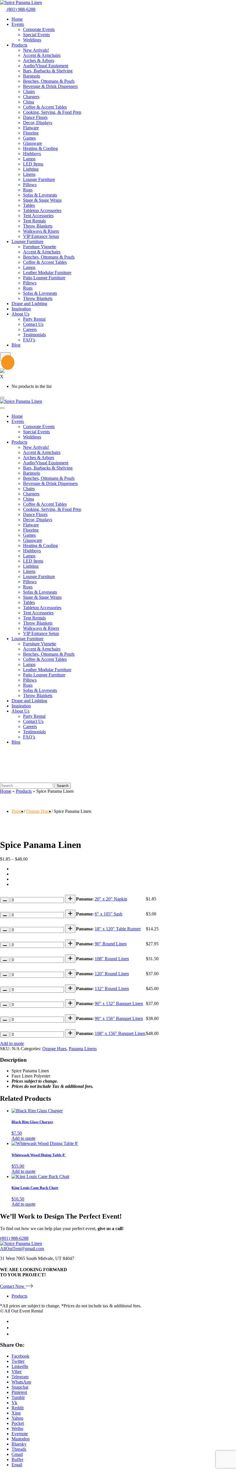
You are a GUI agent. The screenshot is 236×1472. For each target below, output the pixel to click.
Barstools (31, 76)
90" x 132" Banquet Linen (119, 1003)
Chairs (29, 91)
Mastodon (21, 1438)
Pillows (30, 184)
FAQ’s (29, 339)
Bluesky (19, 1444)
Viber (17, 1371)
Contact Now (13, 1286)
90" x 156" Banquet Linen (119, 1018)
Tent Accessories (38, 215)
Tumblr (18, 1397)
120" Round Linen (112, 973)
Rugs (28, 189)
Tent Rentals (34, 220)
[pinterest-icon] (14, 1333)
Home (17, 19)
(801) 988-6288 (20, 9)
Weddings (32, 39)
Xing (16, 1413)
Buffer (17, 1459)
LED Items (33, 163)
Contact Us (33, 324)
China (28, 101)
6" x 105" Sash (108, 913)
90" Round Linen (111, 943)
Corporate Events (39, 29)
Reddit (18, 1407)
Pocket (18, 1423)
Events (18, 24)
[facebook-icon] (14, 1321)
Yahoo (17, 1418)
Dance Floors (35, 117)
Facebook (20, 1356)
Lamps (29, 158)
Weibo (17, 1428)
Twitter (18, 1361)
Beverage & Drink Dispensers (50, 86)
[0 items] (4, 363)
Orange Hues (38, 811)
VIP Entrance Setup (41, 236)
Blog (16, 344)
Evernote (20, 1433)
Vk (14, 1402)
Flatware (31, 127)
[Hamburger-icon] (2, 398)
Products (19, 45)
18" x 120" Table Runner (118, 928)
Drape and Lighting (29, 303)
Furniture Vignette (39, 246)
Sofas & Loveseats (40, 195)
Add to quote (12, 1043)
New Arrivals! (36, 50)
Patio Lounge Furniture (44, 277)
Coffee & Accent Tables (45, 107)
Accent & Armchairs (41, 55)
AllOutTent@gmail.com (22, 1248)
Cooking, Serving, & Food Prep (52, 112)
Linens (29, 174)
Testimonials (34, 334)
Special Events (36, 34)
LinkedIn (20, 1366)
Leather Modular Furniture (47, 272)
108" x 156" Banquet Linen (120, 1033)
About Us (20, 313)
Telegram (20, 1376)
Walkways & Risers (41, 231)
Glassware (32, 143)
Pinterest (19, 1392)
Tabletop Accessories (42, 210)
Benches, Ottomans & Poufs (49, 81)
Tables (29, 205)
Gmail (17, 1454)
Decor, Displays (37, 122)
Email (17, 1464)
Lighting (31, 169)
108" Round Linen (112, 958)
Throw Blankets (37, 226)
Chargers (31, 96)
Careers (30, 329)
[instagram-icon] (14, 1327)
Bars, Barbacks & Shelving (48, 70)
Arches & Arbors (38, 60)
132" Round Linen (112, 988)
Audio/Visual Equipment (45, 65)
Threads (19, 1449)
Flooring (31, 132)
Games (29, 138)
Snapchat (20, 1387)
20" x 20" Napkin (111, 898)
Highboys (32, 153)
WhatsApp (21, 1381)
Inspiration (21, 308)
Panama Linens (83, 1048)
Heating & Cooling (40, 148)
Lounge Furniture (39, 179)
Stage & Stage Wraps (42, 200)
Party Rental (34, 319)
